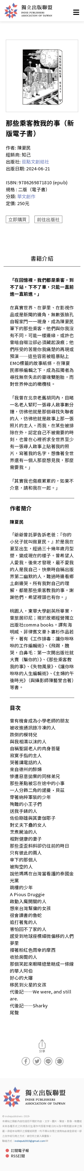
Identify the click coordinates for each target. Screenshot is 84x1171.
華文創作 (26, 196)
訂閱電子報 (20, 1150)
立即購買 (17, 219)
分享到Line (48, 1061)
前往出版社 (48, 219)
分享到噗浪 (59, 1061)
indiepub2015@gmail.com (30, 1141)
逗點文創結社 (35, 161)
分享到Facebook (25, 1061)
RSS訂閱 (18, 1155)
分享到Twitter (36, 1061)
